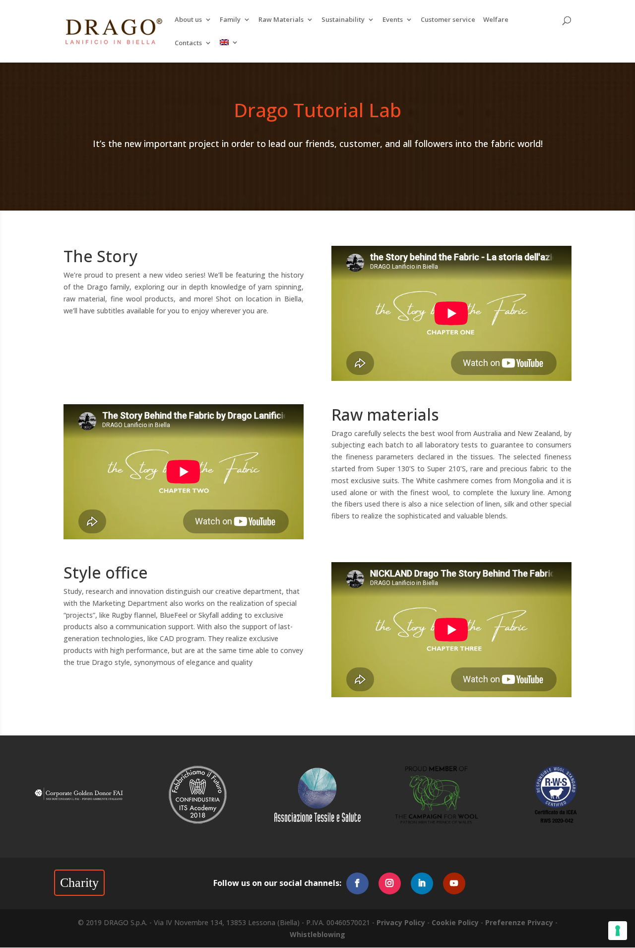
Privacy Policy (401, 922)
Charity (79, 882)
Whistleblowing (317, 934)
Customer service (448, 20)
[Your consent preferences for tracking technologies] (617, 930)
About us (188, 20)
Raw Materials (281, 20)
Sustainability (343, 20)
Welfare (495, 20)
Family (230, 20)
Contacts (188, 43)
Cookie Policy (455, 922)
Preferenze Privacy (519, 922)
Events (392, 20)
